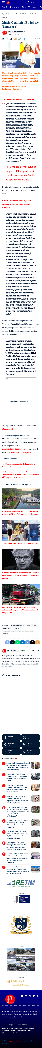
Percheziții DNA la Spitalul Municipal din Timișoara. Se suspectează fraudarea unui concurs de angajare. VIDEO (16, 845)
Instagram (26, 452)
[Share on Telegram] (27, 642)
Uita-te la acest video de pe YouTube (18, 99)
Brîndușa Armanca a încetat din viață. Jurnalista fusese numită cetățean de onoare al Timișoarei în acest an (20, 474)
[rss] (30, 751)
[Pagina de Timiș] (8, 2)
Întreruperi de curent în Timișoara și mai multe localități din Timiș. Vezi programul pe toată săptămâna (17, 788)
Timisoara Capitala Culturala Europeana (18, 631)
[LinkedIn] (30, 744)
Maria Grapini (32, 625)
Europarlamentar (17, 625)
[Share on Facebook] (7, 39)
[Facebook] (36, 651)
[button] (4, 2)
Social (4, 18)
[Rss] (38, 996)
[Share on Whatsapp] (17, 642)
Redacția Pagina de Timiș (15, 31)
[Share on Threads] (32, 642)
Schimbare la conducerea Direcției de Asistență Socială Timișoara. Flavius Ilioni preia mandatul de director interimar (18, 766)
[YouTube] (39, 651)
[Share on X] (11, 39)
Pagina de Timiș (14, 1041)
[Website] (33, 651)
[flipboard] (34, 996)
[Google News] (26, 996)
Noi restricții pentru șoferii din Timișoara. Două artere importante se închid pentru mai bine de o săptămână (17, 799)
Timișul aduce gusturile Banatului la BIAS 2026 (18, 465)
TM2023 (5, 634)
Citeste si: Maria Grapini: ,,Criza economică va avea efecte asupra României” (16, 204)
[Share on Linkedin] (22, 642)
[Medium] (11, 751)
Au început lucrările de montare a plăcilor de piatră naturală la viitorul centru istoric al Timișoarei (18, 823)
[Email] (15, 39)
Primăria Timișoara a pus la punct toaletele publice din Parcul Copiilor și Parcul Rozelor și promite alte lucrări (17, 834)
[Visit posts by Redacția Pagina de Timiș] (4, 32)
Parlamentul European (11, 628)
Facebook (15, 452)
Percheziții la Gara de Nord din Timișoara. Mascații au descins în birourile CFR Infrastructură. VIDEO (17, 777)
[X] (30, 737)
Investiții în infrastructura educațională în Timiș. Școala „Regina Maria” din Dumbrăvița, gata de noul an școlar (17, 870)
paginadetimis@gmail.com (13, 448)
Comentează (7, 429)
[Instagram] (11, 744)
